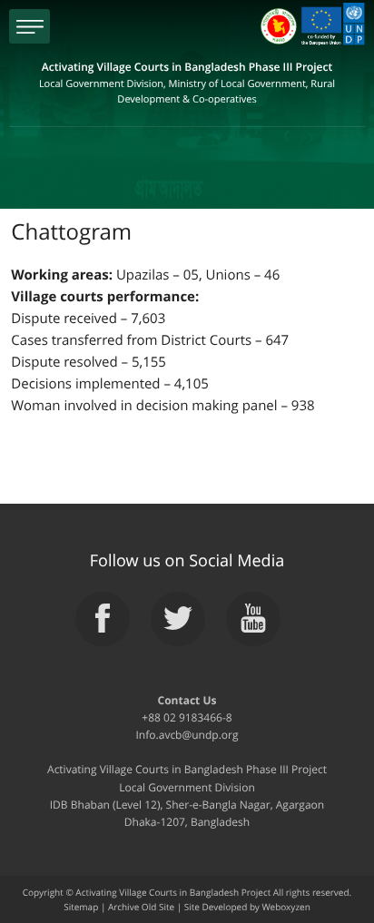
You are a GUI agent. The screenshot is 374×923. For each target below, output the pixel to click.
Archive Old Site (141, 906)
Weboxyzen (285, 906)
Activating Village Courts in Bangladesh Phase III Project (187, 82)
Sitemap (81, 906)
